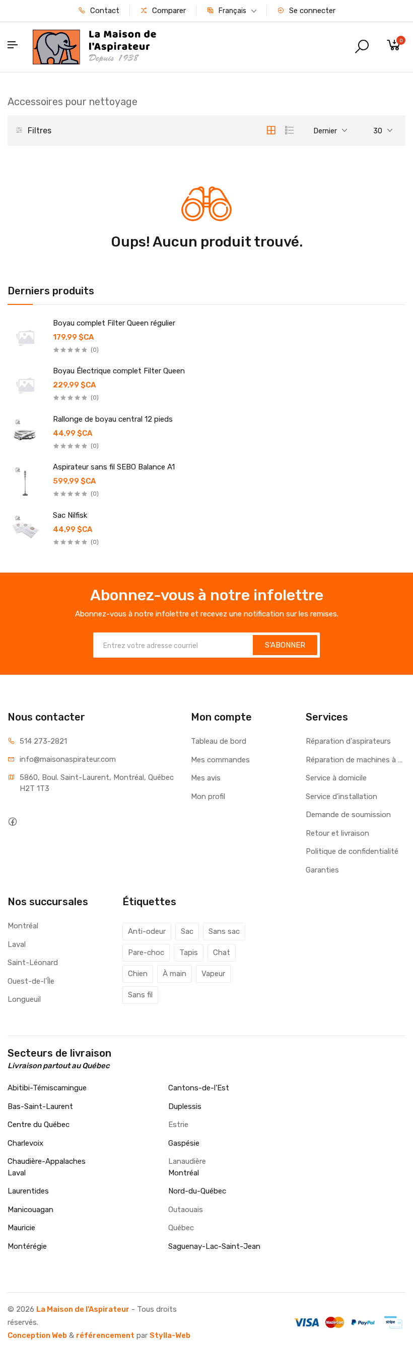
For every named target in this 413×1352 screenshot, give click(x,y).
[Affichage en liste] (290, 130)
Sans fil (140, 994)
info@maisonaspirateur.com (68, 759)
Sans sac (224, 931)
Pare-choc (146, 952)
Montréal (23, 925)
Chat (221, 952)
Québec (181, 1227)
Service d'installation (341, 796)
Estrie (178, 1124)
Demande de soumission (348, 814)
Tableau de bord (218, 741)
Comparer (168, 10)
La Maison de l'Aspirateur (82, 1309)
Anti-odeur (147, 931)
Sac (187, 931)
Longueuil (24, 999)
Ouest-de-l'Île (31, 981)
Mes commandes (220, 759)
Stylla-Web (170, 1335)
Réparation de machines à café (355, 759)
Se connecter (311, 10)
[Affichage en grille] (271, 130)
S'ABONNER (285, 645)
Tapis (188, 952)
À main (174, 973)
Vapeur (213, 973)
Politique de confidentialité (352, 851)
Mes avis (206, 777)
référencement (105, 1335)
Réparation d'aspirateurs (348, 741)
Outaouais (185, 1209)
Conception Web (37, 1335)
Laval (17, 944)
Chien (138, 973)
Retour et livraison (337, 833)
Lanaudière (187, 1161)
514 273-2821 (43, 741)
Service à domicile (336, 777)
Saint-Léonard (33, 962)
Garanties (322, 869)
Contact (103, 10)
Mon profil (208, 796)
